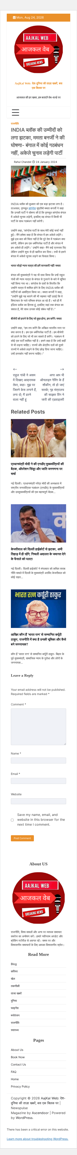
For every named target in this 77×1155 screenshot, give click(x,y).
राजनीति (15, 123)
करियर (14, 971)
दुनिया (14, 1000)
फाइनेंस (14, 1008)
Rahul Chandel (22, 161)
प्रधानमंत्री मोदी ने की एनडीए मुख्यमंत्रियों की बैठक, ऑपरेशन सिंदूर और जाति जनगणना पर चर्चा (37, 469)
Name (16, 753)
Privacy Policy (20, 1086)
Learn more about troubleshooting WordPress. (37, 1139)
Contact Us (18, 1064)
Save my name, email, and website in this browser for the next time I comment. (41, 819)
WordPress (24, 1118)
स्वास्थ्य (15, 1030)
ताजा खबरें (16, 993)
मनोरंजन (15, 1015)
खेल (13, 978)
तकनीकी (15, 986)
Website (16, 794)
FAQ (13, 1071)
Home (15, 1079)
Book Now (18, 1057)
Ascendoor (40, 1113)
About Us (17, 1049)
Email (15, 774)
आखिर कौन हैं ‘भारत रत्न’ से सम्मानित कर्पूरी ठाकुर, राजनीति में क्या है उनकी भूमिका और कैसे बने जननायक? (38, 639)
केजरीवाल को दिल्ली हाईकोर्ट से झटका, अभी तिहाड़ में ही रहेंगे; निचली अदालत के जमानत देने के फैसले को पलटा (38, 554)
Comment (18, 704)
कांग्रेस (32, 208)
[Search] (62, 112)
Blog (14, 964)
